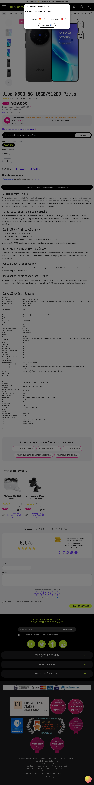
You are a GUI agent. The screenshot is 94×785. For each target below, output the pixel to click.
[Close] (67, 6)
